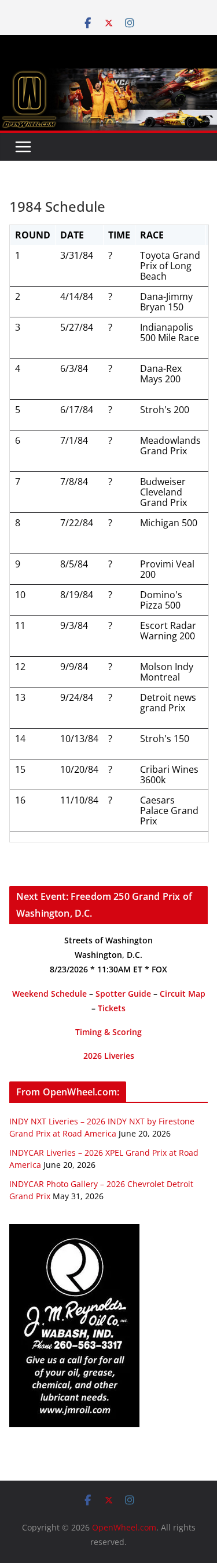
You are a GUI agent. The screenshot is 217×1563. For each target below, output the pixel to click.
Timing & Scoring (108, 1031)
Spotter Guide (123, 993)
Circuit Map (182, 993)
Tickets (112, 1008)
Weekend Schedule (49, 993)
